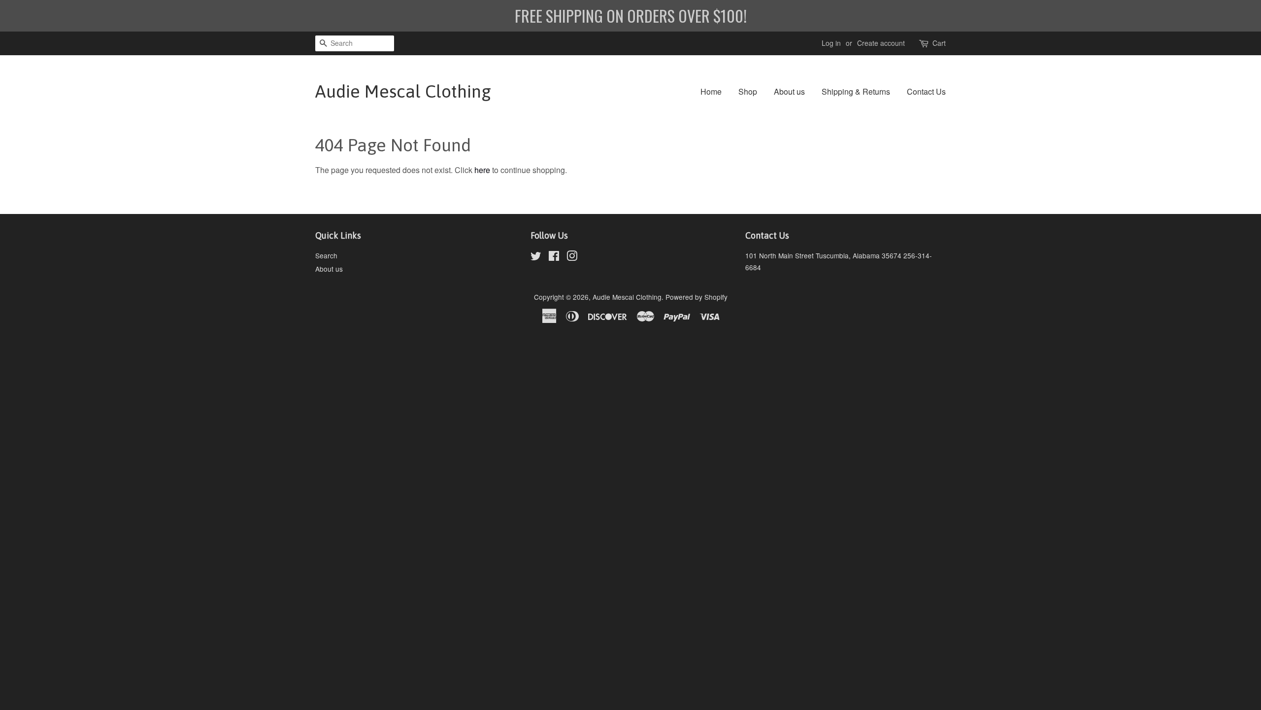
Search (326, 255)
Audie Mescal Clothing (403, 91)
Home (711, 91)
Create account (881, 43)
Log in (831, 43)
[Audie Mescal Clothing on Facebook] (554, 257)
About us (789, 91)
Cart (939, 43)
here (482, 170)
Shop (747, 91)
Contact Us (926, 91)
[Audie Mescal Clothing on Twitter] (536, 257)
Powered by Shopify (696, 297)
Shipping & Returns (856, 91)
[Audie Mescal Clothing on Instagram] (571, 257)
